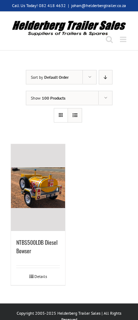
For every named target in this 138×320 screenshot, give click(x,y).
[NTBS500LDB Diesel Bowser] (38, 187)
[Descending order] (106, 77)
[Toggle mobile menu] (123, 39)
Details (40, 276)
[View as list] (75, 115)
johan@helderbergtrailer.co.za (98, 5)
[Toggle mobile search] (109, 39)
